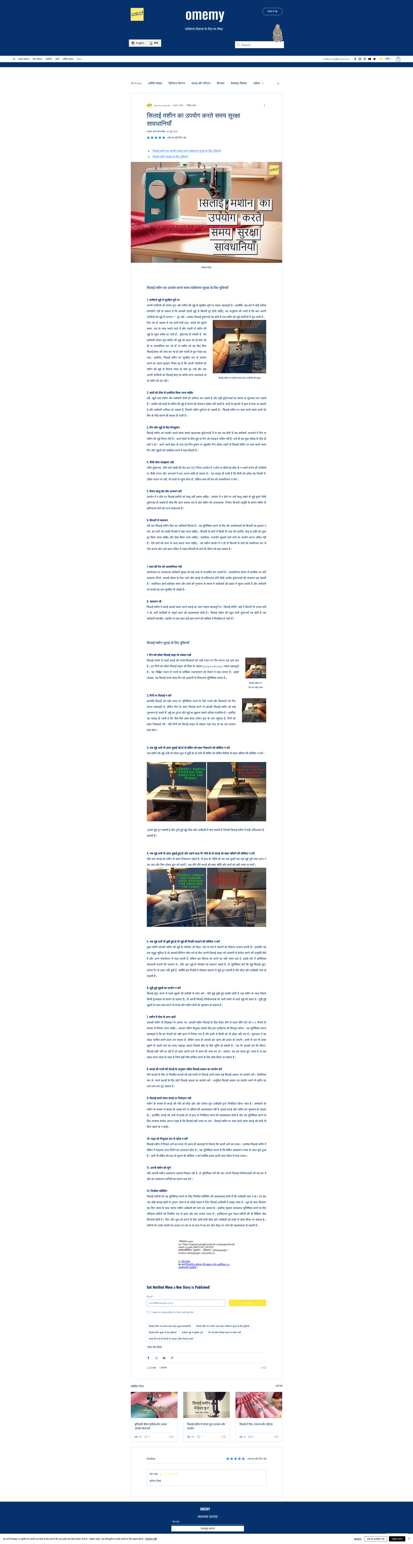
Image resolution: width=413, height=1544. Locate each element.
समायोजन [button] (358, 1538)
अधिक (256, 83)
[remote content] (206, 1247)
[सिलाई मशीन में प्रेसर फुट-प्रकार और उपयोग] (206, 1405)
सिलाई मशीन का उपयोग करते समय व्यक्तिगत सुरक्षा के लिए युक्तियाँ (222, 1326)
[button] (37, 59)
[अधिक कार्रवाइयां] (264, 105)
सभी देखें (279, 1385)
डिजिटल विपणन (177, 83)
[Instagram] (360, 59)
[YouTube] (369, 59)
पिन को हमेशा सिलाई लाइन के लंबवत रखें (224, 1332)
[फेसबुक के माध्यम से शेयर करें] (148, 1357)
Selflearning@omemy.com (337, 59)
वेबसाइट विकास (239, 83)
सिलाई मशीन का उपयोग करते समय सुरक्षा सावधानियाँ (170, 1326)
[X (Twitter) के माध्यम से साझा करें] (156, 1357)
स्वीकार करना (397, 1538)
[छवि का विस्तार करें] (176, 791)
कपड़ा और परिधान (200, 83)
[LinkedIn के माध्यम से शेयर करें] (164, 1357)
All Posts (136, 83)
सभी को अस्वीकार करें (375, 1538)
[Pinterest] (364, 59)
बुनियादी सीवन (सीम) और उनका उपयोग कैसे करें (151, 1426)
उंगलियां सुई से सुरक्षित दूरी (192, 1332)
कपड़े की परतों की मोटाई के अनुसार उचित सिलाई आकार (171, 1338)
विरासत (220, 83)
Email (150, 1296)
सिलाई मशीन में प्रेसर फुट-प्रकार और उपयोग (206, 1426)
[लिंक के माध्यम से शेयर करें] (172, 1357)
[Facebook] (355, 59)
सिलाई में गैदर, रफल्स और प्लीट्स (256, 1424)
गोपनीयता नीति (151, 1538)
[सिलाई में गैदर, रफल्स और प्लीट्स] (259, 1405)
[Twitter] (374, 59)
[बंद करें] (409, 1538)
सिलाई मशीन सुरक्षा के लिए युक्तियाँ (162, 1332)
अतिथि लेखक (155, 83)
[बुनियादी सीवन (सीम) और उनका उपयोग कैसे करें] (154, 1405)
